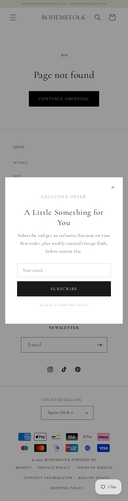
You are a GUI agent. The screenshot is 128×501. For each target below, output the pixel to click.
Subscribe (64, 288)
